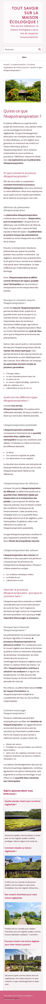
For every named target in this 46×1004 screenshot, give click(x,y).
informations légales (11, 998)
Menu (24, 57)
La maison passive (18, 64)
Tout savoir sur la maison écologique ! (24, 15)
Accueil (6, 64)
